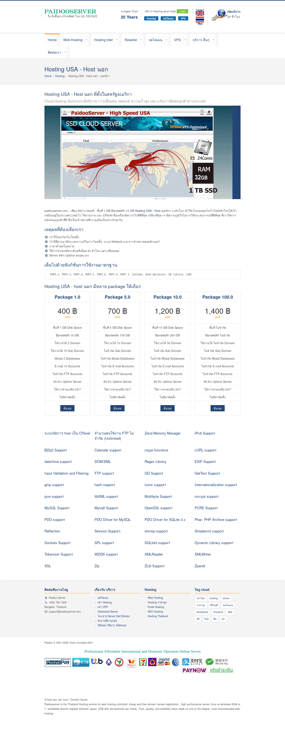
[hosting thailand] (200, 12)
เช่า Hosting (105, 602)
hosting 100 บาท (133, 681)
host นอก (192, 681)
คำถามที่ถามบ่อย (107, 621)
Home (52, 39)
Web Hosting (72, 39)
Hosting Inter (103, 39)
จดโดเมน (168, 18)
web (230, 612)
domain (181, 681)
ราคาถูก (201, 605)
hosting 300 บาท (112, 681)
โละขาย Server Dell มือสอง (114, 616)
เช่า (223, 618)
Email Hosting (156, 607)
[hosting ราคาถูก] (70, 11)
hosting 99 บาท (153, 681)
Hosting (151, 18)
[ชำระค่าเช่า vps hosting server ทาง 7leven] (143, 661)
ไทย (206, 618)
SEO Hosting (155, 611)
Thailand (218, 612)
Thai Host (76, 681)
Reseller (131, 39)
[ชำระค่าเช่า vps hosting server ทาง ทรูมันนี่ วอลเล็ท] (132, 661)
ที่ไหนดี (214, 605)
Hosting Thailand (158, 616)
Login (182, 11)
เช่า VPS (103, 607)
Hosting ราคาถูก (157, 602)
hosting (213, 598)
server (226, 598)
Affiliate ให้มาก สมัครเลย (112, 625)
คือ (215, 618)
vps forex (204, 681)
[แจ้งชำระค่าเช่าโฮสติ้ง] (221, 670)
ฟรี (198, 618)
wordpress (202, 612)
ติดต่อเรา (54, 52)
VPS (183, 18)
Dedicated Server (108, 611)
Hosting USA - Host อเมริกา (153, 210)
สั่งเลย (67, 408)
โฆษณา (64, 681)
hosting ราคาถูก (92, 681)
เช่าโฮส (201, 598)
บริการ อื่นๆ (201, 39)
